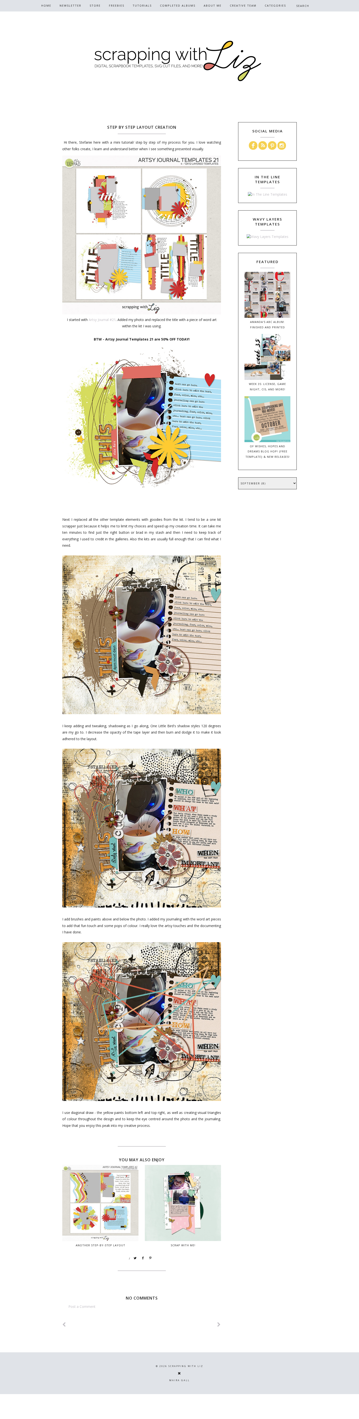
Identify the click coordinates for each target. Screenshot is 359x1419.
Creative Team (243, 5)
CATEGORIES (275, 5)
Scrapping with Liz (186, 1366)
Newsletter (70, 5)
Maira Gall (179, 1380)
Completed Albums (177, 5)
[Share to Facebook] (143, 1258)
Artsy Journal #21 (102, 319)
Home (46, 5)
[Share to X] (135, 1258)
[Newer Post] (64, 1324)
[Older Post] (219, 1324)
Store (95, 5)
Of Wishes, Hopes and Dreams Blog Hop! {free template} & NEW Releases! (267, 451)
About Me (213, 5)
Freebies (116, 5)
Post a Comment (81, 1306)
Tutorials (142, 5)
